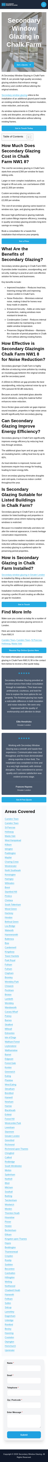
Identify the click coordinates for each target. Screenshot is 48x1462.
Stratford (9, 1024)
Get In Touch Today (24, 128)
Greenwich (10, 1072)
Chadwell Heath (12, 1290)
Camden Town (8, 640)
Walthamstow (11, 1050)
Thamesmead (11, 1252)
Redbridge (10, 1162)
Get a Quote (22, 65)
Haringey (9, 879)
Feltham (9, 1299)
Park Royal (10, 960)
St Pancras (36, 640)
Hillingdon (10, 1277)
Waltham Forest (12, 1042)
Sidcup (8, 1307)
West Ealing (10, 1084)
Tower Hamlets (12, 956)
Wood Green (11, 909)
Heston (8, 1226)
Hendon (8, 917)
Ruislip (8, 1260)
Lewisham (10, 1127)
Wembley (9, 1003)
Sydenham (10, 1174)
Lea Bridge (10, 926)
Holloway (6, 643)
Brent (7, 887)
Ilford (7, 1183)
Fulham (8, 964)
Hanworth (9, 1294)
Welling (8, 1282)
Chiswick (9, 986)
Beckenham (10, 1230)
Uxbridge (9, 1320)
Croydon (9, 1256)
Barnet (8, 1054)
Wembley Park (12, 982)
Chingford (9, 1153)
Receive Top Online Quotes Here (24, 650)
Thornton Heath (12, 1213)
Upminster (10, 1350)
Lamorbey (9, 1312)
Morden (8, 1209)
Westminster (11, 866)
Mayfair (8, 857)
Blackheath (10, 1110)
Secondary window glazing (14, 95)
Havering (9, 1333)
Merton (8, 1170)
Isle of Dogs (10, 1037)
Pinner (8, 1222)
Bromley (9, 977)
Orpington (9, 1342)
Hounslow (9, 1217)
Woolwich (9, 1204)
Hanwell (9, 1097)
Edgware (9, 1059)
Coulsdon (9, 1337)
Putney (8, 1016)
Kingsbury (9, 952)
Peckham (9, 990)
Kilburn (8, 844)
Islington (9, 849)
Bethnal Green (12, 922)
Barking (8, 1196)
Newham (9, 1102)
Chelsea (9, 900)
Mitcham (9, 1187)
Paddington (10, 853)
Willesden (9, 883)
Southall (9, 1192)
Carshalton (10, 1273)
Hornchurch (10, 1346)
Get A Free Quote (24, 800)
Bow (7, 943)
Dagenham (10, 1316)
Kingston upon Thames (16, 1239)
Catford (8, 1157)
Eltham (8, 1234)
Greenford (9, 1140)
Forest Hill (10, 1119)
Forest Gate (10, 1063)
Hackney (9, 913)
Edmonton (10, 1033)
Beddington (10, 1247)
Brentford (9, 1093)
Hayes (8, 1243)
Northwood (10, 1286)
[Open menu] (43, 4)
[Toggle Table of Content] (28, 137)
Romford (9, 1324)
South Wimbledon (13, 1166)
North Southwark (13, 870)
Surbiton (9, 1264)
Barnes (8, 1020)
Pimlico (8, 896)
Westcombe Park (13, 1123)
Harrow (8, 1106)
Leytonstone (10, 1046)
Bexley (8, 1329)
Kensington (10, 874)
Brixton (8, 994)
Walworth (9, 930)
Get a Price (24, 241)
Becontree (10, 1269)
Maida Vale (16, 643)
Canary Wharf (11, 1012)
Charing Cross (12, 862)
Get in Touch (24, 604)
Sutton (8, 1303)
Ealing (8, 1076)
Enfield (8, 1114)
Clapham (9, 973)
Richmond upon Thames (16, 1149)
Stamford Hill (11, 892)
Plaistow (9, 1080)
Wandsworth (11, 1007)
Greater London (12, 1136)
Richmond (10, 1144)
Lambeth (9, 999)
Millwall (8, 1029)
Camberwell (10, 947)
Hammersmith (11, 934)
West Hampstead (13, 840)
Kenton (8, 1067)
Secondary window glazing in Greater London (23, 575)
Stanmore (9, 1132)
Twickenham (11, 1200)
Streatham (10, 1089)
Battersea (9, 939)
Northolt (8, 1179)
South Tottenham (13, 904)
